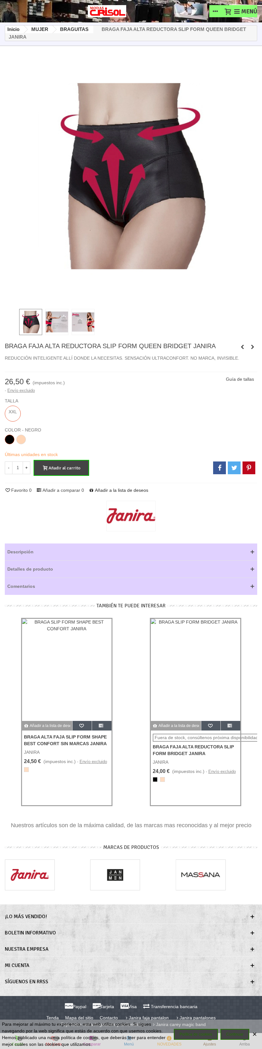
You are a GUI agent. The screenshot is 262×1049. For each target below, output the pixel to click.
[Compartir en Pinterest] (249, 467)
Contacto (109, 1017)
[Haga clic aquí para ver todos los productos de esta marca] (131, 516)
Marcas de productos (131, 847)
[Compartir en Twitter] (234, 467)
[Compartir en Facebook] (219, 467)
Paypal (78, 1006)
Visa (132, 1006)
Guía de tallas (240, 379)
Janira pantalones (198, 1017)
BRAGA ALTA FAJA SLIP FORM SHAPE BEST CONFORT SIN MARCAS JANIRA (65, 740)
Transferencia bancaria (173, 1006)
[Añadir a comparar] (101, 726)
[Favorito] (82, 726)
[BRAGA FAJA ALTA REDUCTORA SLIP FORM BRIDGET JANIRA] (242, 347)
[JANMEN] (115, 874)
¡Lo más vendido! (26, 916)
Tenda (52, 1017)
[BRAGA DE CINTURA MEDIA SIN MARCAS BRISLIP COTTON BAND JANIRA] (252, 347)
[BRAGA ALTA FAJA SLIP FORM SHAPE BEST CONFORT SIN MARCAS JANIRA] (67, 670)
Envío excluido (21, 390)
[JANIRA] (30, 874)
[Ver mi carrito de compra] (227, 11)
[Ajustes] (215, 11)
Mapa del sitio (79, 1017)
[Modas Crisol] (107, 11)
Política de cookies (196, 1034)
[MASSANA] (201, 874)
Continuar (234, 1034)
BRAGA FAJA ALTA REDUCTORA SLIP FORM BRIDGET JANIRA (193, 750)
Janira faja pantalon (149, 1017)
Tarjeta (106, 1006)
